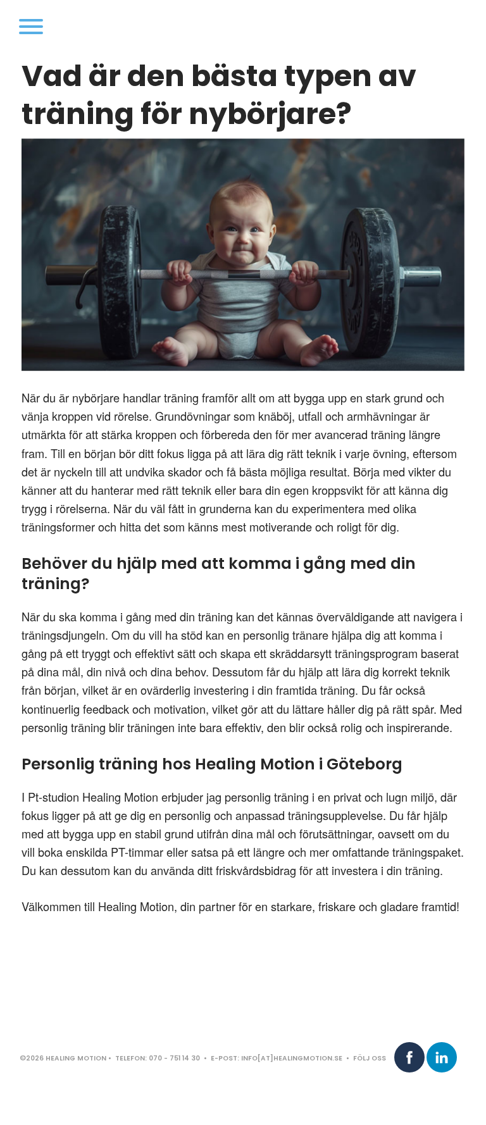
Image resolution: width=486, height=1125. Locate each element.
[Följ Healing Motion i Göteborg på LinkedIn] (442, 1057)
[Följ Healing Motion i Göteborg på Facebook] (409, 1057)
